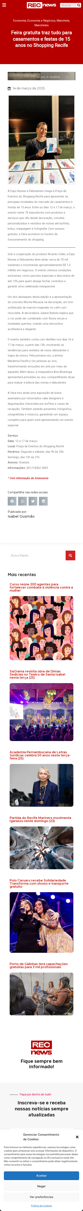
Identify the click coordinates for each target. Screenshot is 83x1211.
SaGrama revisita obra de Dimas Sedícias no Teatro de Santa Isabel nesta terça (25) (37, 674)
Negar (41, 1186)
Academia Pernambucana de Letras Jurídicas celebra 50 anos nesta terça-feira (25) (40, 755)
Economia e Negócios (41, 20)
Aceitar (41, 1175)
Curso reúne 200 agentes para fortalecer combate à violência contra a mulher (41, 587)
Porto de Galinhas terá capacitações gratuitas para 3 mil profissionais (39, 965)
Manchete (63, 20)
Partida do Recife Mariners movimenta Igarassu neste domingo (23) (40, 819)
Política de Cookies (41, 1205)
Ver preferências (41, 1197)
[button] (77, 1137)
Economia (19, 20)
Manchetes (42, 25)
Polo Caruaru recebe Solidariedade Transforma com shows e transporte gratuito (39, 883)
